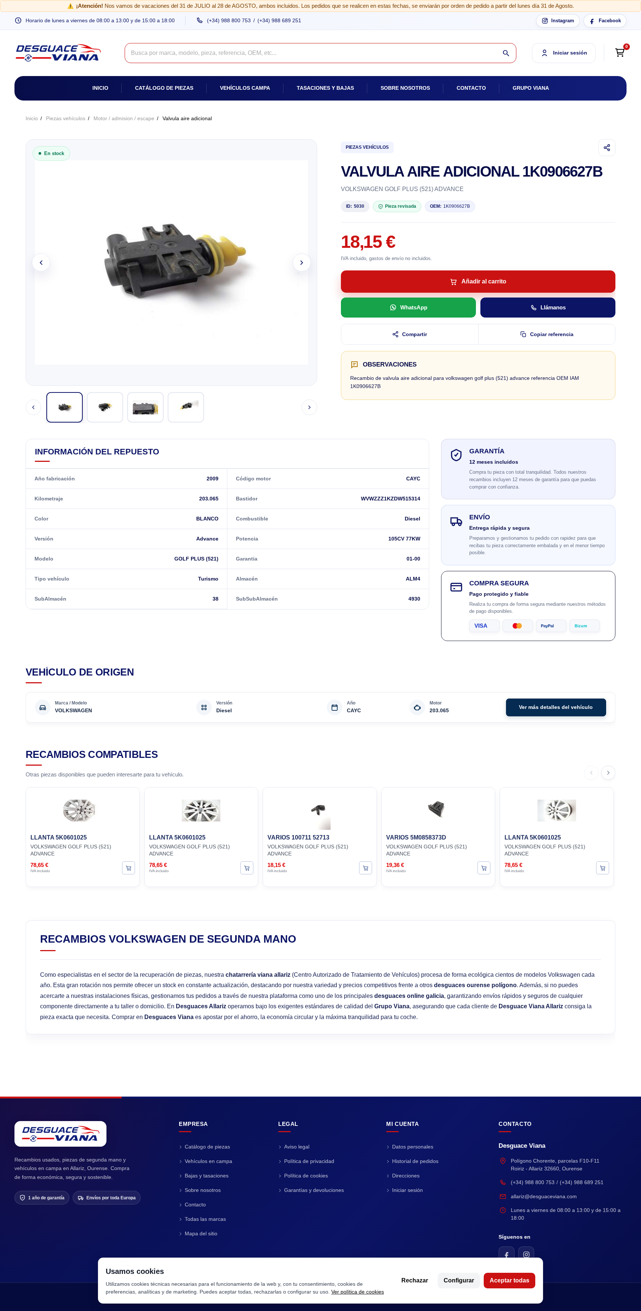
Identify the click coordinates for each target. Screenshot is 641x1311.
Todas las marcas (205, 1219)
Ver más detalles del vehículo (556, 707)
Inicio (100, 88)
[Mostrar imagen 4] (186, 407)
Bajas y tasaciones (207, 1176)
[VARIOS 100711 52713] (320, 809)
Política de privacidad (309, 1161)
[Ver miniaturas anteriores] (33, 407)
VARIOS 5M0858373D (416, 837)
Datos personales (412, 1147)
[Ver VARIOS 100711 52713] (365, 867)
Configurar (459, 1280)
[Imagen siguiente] (302, 262)
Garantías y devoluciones (314, 1190)
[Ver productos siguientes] (608, 773)
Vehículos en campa (208, 1161)
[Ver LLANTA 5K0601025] (128, 867)
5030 (355, 206)
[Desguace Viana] (60, 1133)
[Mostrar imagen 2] (105, 407)
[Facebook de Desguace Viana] (507, 1254)
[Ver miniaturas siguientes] (309, 407)
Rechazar (414, 1280)
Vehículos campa (245, 88)
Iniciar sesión (407, 1190)
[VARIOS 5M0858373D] (438, 809)
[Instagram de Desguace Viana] (526, 1254)
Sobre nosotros (405, 88)
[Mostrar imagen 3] (145, 407)
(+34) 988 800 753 (229, 20)
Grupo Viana (531, 88)
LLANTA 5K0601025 (58, 837)
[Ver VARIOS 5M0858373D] (483, 867)
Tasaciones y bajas (325, 88)
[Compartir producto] (606, 147)
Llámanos (553, 307)
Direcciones (406, 1176)
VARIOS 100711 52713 (298, 837)
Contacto (471, 88)
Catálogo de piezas (164, 88)
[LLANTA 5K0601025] (82, 809)
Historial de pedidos (415, 1161)
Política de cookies (306, 1176)
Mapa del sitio (201, 1233)
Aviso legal (296, 1147)
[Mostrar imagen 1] (64, 407)
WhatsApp (413, 307)
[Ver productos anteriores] (591, 773)
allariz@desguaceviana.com (544, 1196)
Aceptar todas (509, 1280)
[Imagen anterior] (41, 262)
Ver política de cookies (357, 1292)
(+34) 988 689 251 (279, 20)
